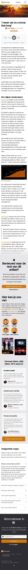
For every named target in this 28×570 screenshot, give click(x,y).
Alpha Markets (14, 30)
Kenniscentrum (6, 555)
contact (16, 457)
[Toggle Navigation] (25, 2)
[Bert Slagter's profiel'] (6, 28)
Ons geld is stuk (12, 311)
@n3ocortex (7, 180)
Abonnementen (14, 289)
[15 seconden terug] (9, 37)
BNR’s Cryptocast (12, 309)
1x (5, 37)
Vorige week (4, 100)
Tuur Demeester (6, 242)
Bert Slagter (11, 28)
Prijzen (13, 554)
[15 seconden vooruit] (18, 37)
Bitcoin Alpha (8, 561)
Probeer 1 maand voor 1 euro (14, 286)
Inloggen (18, 2)
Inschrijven (14, 541)
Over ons (18, 554)
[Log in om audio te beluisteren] (14, 38)
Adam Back (4, 216)
